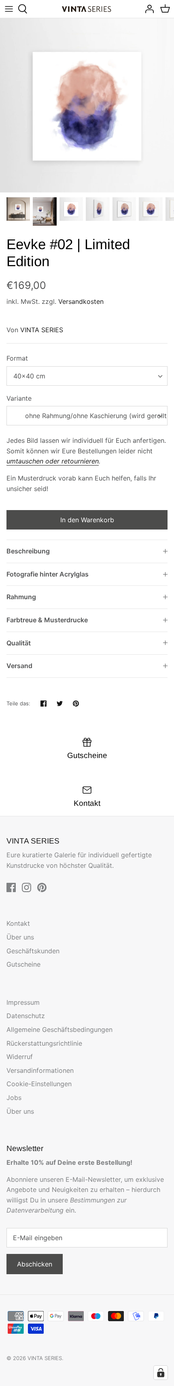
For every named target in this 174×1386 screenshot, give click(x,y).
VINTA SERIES (41, 330)
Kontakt (18, 923)
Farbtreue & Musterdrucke (47, 620)
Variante (19, 398)
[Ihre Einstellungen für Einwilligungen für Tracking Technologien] (161, 1373)
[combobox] (87, 376)
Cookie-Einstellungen (39, 1084)
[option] (87, 105)
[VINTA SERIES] (87, 9)
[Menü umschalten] (9, 9)
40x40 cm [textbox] (29, 376)
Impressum (23, 1002)
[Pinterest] (42, 887)
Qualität (18, 643)
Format (17, 358)
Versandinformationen (40, 1070)
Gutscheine (23, 964)
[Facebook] (11, 887)
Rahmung (21, 597)
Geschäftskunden (32, 951)
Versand (19, 666)
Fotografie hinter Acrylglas (47, 574)
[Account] (147, 9)
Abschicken (34, 1264)
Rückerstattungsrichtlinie (44, 1043)
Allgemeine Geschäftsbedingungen (59, 1029)
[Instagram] (26, 887)
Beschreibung (28, 551)
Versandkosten (81, 301)
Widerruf (19, 1057)
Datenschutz (25, 1016)
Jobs (13, 1097)
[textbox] (87, 416)
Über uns (20, 937)
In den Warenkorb (87, 520)
